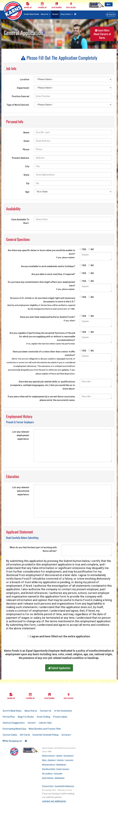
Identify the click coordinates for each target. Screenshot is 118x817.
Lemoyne (69, 760)
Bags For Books (26, 717)
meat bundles (56, 7)
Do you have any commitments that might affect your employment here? (41, 285)
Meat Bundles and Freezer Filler (45, 729)
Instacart (66, 735)
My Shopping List (13, 741)
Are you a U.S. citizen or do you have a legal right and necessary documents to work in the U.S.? (41, 303)
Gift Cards (25, 735)
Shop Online (65, 14)
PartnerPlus (9, 717)
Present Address (20, 158)
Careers (55, 14)
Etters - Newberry (49, 760)
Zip (27, 183)
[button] (111, 14)
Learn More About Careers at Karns (102, 34)
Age (27, 192)
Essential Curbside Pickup (46, 735)
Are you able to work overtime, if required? (53, 274)
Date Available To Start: (20, 221)
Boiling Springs (48, 756)
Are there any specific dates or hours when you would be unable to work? (41, 254)
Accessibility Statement (64, 786)
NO (92, 249)
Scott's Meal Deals (31, 14)
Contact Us (45, 711)
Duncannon (68, 756)
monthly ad (42, 7)
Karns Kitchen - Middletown (53, 778)
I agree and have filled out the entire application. (60, 636)
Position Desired (20, 96)
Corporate (58, 774)
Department (23, 88)
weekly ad (27, 7)
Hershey (60, 760)
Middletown (61, 765)
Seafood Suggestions (14, 723)
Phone (26, 149)
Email (26, 141)
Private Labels (60, 717)
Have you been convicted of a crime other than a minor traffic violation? (40, 362)
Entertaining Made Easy (14, 729)
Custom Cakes (10, 735)
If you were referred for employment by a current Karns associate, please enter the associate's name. (41, 398)
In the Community (63, 711)
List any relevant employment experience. (20, 435)
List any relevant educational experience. (20, 491)
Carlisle (59, 756)
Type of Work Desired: (17, 105)
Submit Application (60, 668)
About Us (45, 14)
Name (26, 132)
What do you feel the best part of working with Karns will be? (33, 549)
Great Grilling (43, 717)
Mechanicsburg (48, 765)
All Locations (47, 774)
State (26, 175)
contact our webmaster (54, 801)
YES (84, 249)
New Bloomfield (48, 769)
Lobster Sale (45, 723)
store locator (71, 7)
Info (109, 4)
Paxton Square (62, 769)
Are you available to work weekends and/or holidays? (48, 266)
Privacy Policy (47, 786)
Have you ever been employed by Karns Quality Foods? (47, 319)
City (27, 166)
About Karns (30, 711)
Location (24, 79)
